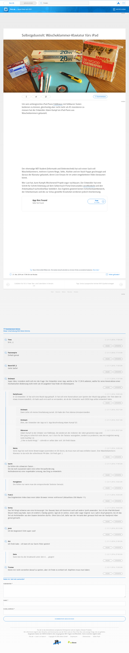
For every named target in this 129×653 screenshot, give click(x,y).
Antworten (118, 346)
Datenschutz (86, 636)
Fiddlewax (57, 104)
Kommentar (8, 583)
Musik (70, 292)
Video (76, 292)
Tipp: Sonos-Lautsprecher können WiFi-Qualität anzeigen (95, 284)
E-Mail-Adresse (9, 608)
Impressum (73, 636)
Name (5, 600)
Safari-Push (96, 636)
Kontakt (123, 3)
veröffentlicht (89, 186)
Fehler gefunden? (114, 274)
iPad (64, 292)
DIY (53, 292)
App (118, 3)
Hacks (58, 292)
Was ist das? (96, 270)
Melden (108, 346)
